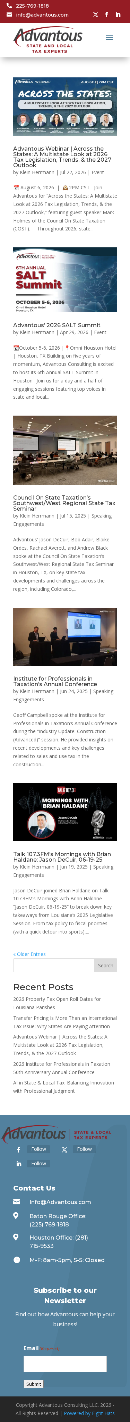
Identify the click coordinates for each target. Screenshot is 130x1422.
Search (105, 965)
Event (98, 172)
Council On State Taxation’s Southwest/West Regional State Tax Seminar (64, 503)
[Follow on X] (95, 14)
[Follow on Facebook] (106, 14)
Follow (38, 1149)
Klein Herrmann (37, 172)
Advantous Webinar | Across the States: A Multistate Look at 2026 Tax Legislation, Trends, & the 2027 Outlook (62, 157)
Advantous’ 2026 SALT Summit (57, 325)
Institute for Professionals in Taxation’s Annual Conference (55, 681)
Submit (33, 1384)
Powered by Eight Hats (89, 1413)
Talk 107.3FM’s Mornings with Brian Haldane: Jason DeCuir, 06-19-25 (62, 857)
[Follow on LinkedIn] (117, 14)
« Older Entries (29, 954)
